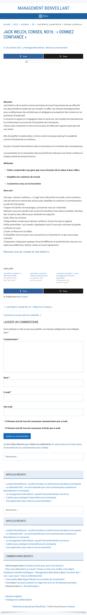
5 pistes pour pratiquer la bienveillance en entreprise (31, 497)
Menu (45, 15)
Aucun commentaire (57, 47)
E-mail (7, 392)
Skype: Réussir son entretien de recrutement (44, 579)
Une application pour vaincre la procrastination (28, 500)
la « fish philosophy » (30, 586)
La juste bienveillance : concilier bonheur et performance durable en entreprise (43, 483)
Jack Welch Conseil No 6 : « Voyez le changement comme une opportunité (67, 275)
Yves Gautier (11, 579)
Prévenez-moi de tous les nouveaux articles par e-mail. (33, 428)
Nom (7, 377)
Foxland (71, 606)
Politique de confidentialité (19, 599)
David (8, 582)
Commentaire (11, 339)
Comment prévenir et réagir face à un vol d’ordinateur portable (46, 582)
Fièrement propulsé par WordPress (29, 606)
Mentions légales (14, 596)
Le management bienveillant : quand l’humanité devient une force (37, 494)
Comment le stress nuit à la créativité (21, 315)
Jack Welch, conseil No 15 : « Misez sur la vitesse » (29, 306)
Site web (8, 406)
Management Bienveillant (43, 8)
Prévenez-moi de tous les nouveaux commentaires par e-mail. (36, 421)
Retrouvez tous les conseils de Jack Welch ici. (27, 252)
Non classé (22, 296)
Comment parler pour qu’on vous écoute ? (44, 565)
